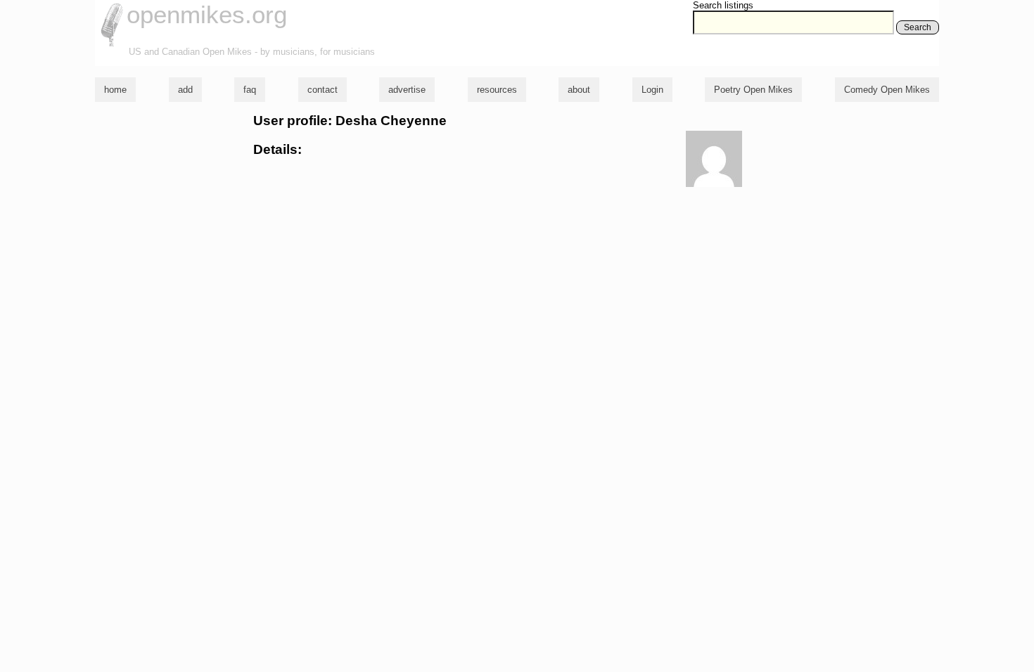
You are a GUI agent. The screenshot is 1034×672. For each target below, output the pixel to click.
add (185, 89)
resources (497, 89)
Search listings (723, 5)
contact (322, 89)
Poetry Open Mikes (753, 89)
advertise (407, 89)
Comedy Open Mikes (887, 89)
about (579, 89)
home (115, 89)
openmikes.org (207, 14)
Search (917, 27)
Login (652, 89)
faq (249, 89)
